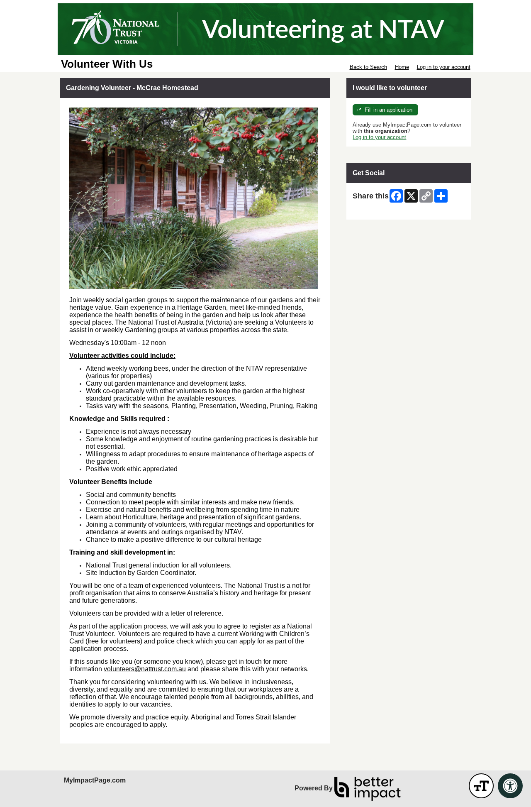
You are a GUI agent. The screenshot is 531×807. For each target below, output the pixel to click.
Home (402, 67)
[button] (481, 785)
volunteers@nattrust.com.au (145, 668)
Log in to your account (443, 67)
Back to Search (368, 67)
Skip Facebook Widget (380, 210)
